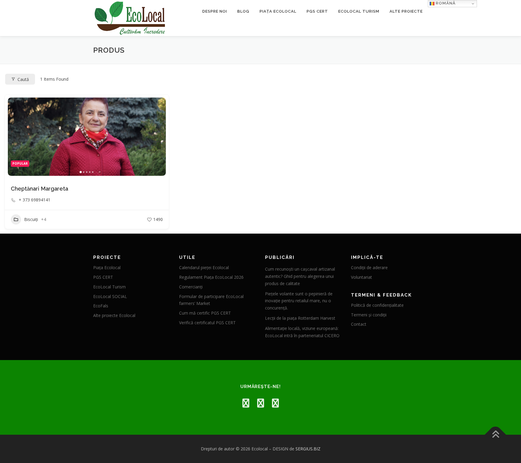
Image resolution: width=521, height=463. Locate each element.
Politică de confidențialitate (377, 305)
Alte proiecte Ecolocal (114, 315)
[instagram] (260, 403)
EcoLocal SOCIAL (110, 296)
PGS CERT (317, 11)
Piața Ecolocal (278, 11)
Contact (358, 324)
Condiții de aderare (369, 267)
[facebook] (245, 403)
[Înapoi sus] (495, 435)
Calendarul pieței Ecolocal (204, 267)
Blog (243, 11)
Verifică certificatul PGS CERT (207, 322)
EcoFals (100, 306)
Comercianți (191, 287)
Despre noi (214, 11)
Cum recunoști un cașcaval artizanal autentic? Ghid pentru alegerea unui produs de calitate (300, 276)
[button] (15, 136)
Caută (23, 79)
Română (445, 3)
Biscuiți (31, 219)
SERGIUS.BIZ (307, 449)
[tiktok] (275, 403)
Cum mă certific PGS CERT (205, 313)
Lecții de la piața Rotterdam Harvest (300, 318)
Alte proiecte (406, 11)
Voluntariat (361, 277)
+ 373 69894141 (34, 200)
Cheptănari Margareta (39, 188)
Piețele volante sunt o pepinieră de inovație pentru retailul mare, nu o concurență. (299, 301)
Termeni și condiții (369, 315)
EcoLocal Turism (358, 11)
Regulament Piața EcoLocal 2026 (211, 277)
